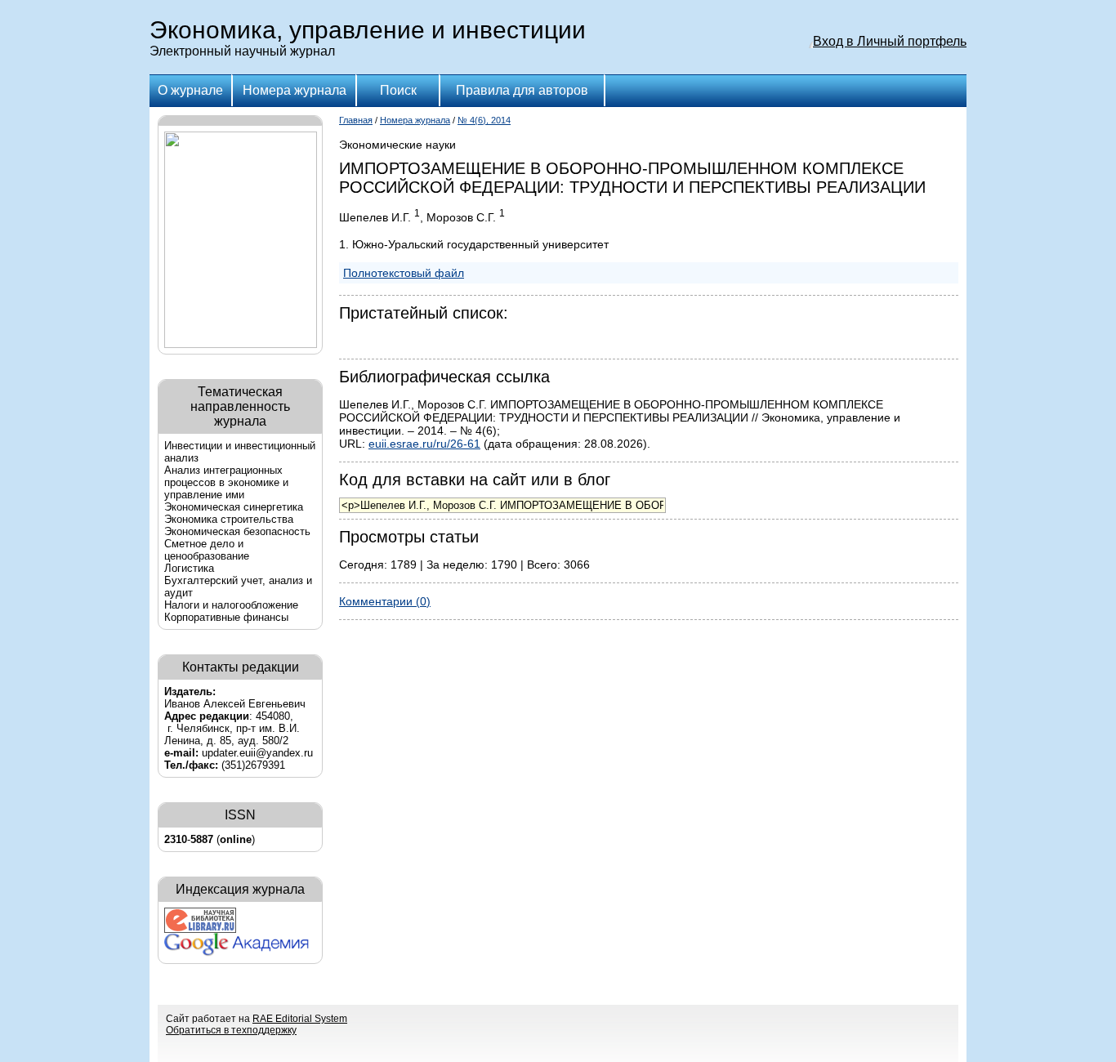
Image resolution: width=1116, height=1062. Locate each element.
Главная (356, 120)
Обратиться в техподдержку (231, 1030)
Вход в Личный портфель (889, 41)
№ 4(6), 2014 (484, 120)
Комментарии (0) (385, 601)
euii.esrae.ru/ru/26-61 (424, 443)
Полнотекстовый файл (403, 272)
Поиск (398, 90)
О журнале (190, 90)
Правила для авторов (522, 90)
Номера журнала (294, 90)
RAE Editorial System (299, 1018)
